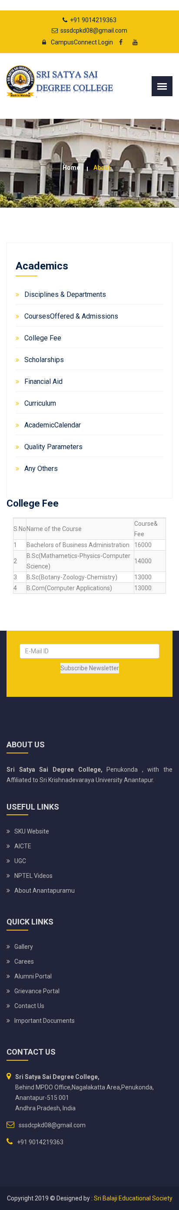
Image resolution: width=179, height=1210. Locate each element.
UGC (20, 860)
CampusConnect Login (82, 42)
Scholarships (44, 360)
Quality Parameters (53, 447)
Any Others (41, 468)
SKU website (31, 831)
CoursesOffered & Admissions (71, 316)
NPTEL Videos (33, 875)
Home (71, 167)
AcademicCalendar (52, 425)
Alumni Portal (33, 976)
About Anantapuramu (44, 890)
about (101, 167)
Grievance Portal (37, 991)
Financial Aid (43, 381)
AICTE (22, 846)
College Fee (42, 338)
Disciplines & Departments (65, 294)
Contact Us (29, 1005)
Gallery (23, 946)
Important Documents (44, 1020)
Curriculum (40, 403)
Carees (24, 961)
